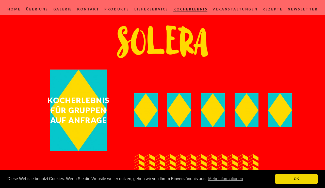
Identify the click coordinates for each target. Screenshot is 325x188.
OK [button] (296, 179)
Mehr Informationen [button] (225, 179)
